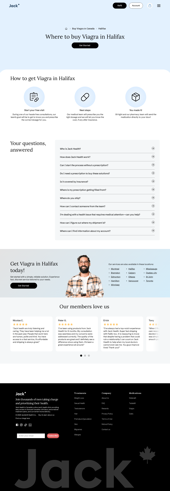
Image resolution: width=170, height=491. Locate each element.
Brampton (115, 273)
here (108, 236)
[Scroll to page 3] (89, 355)
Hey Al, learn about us (46, 415)
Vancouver (133, 281)
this (130, 236)
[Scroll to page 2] (85, 355)
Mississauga (151, 269)
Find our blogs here (23, 418)
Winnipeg (115, 284)
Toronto (149, 281)
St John (149, 277)
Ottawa (131, 277)
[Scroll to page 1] (81, 355)
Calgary (132, 273)
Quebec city (151, 273)
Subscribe (53, 436)
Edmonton (115, 277)
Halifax (131, 269)
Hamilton (115, 281)
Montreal (115, 269)
